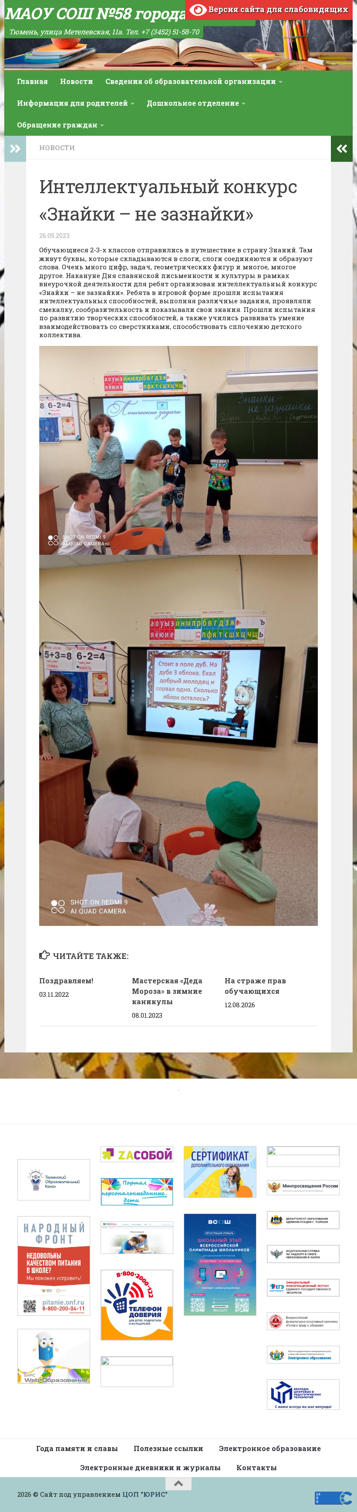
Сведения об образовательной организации (190, 81)
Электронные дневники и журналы (150, 1467)
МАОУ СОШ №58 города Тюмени (130, 13)
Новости (76, 81)
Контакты (256, 1467)
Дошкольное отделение (193, 102)
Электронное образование (270, 1448)
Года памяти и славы (77, 1448)
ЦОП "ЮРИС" (145, 1494)
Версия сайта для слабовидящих (277, 9)
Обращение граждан (57, 124)
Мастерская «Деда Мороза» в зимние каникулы (167, 991)
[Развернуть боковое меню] (15, 149)
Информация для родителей (72, 102)
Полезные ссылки (168, 1448)
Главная (32, 81)
